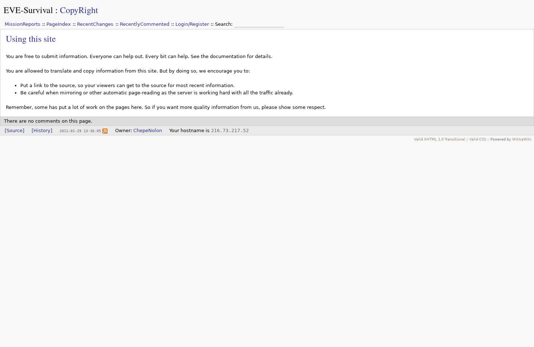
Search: (224, 24)
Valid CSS (477, 139)
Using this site (31, 38)
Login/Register (192, 24)
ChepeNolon (147, 130)
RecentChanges (95, 24)
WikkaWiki (521, 139)
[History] (42, 130)
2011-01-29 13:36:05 (80, 130)
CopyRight (79, 10)
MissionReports (22, 24)
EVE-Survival (28, 10)
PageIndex (58, 24)
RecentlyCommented (144, 24)
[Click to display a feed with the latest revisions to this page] (105, 130)
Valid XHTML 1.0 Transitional (439, 139)
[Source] (14, 130)
